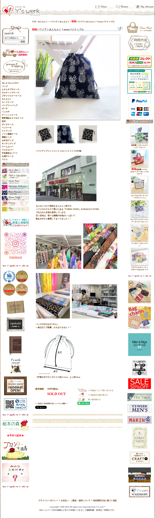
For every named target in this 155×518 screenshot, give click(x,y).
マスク (5, 159)
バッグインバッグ (10, 105)
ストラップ (7, 131)
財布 (4, 121)
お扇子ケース (8, 156)
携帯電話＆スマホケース (12, 118)
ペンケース (7, 127)
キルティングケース (11, 92)
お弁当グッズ (8, 140)
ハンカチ (6, 112)
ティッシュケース (10, 115)
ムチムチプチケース (11, 89)
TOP (34, 21)
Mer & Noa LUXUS (10, 83)
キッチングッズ (9, 143)
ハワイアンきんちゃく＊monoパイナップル (95, 21)
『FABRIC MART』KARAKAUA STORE (81, 209)
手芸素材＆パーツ (10, 153)
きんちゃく (43, 21)
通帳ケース (7, 137)
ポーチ (5, 108)
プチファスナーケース (11, 96)
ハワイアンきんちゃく (59, 21)
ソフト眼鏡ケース (10, 134)
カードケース (8, 102)
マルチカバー (8, 150)
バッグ (5, 86)
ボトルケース (8, 124)
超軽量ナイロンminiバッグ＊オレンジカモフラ (139, 171)
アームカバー (8, 147)
